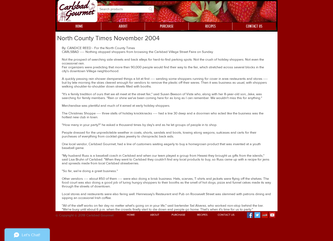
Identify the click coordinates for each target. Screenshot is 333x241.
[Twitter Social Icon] (257, 215)
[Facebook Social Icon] (250, 215)
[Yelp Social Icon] (265, 215)
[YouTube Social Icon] (272, 215)
